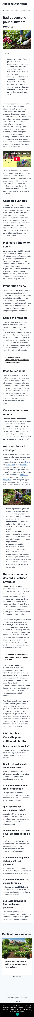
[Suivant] (28, 956)
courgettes (7, 480)
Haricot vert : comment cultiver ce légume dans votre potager (16, 964)
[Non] (32, 1010)
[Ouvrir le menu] (30, 3)
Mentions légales (13, 998)
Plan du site (17, 1001)
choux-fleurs (10, 465)
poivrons (26, 462)
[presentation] (17, 948)
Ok (17, 1014)
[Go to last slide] (5, 956)
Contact (24, 998)
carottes (23, 465)
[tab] (13, 976)
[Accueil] (3, 11)
